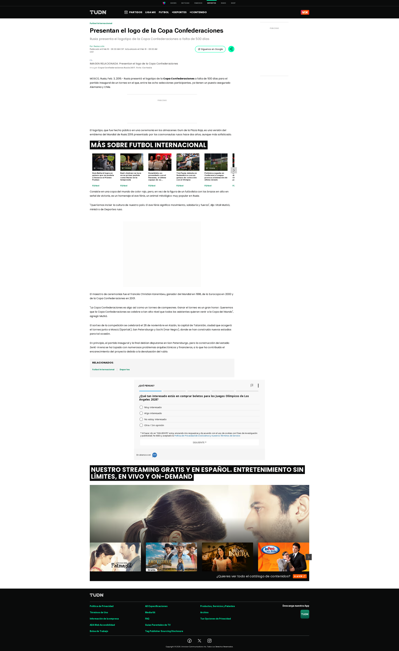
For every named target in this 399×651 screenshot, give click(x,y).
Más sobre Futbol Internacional (148, 145)
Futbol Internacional (101, 23)
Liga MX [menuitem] (150, 12)
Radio (223, 3)
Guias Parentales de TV (158, 625)
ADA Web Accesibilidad (102, 625)
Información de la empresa (104, 618)
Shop (233, 3)
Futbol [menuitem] (164, 12)
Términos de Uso (99, 612)
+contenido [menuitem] (198, 12)
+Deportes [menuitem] (179, 12)
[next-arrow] (234, 170)
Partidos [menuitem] (135, 12)
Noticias (185, 3)
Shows (173, 3)
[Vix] (305, 12)
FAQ (147, 618)
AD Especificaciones (156, 606)
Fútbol (95, 185)
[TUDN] (98, 12)
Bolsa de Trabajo (99, 631)
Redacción (99, 46)
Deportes (125, 369)
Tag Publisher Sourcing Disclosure (164, 631)
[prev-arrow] (87, 557)
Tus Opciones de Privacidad (215, 618)
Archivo (204, 612)
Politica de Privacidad (101, 606)
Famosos (198, 3)
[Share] (231, 49)
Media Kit (150, 612)
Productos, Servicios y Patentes (217, 606)
